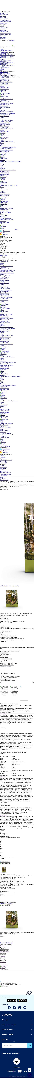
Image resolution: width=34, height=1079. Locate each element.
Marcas (16, 229)
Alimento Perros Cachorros (7, 57)
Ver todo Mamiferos (5, 161)
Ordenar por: (3, 953)
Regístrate (11, 40)
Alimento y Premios (15, 161)
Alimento (10, 50)
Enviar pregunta (3, 944)
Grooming (2, 455)
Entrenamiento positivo (6, 240)
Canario (2, 187)
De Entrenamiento (4, 62)
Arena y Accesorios (5, 107)
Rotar (2, 986)
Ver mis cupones (4, 255)
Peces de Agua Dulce (5, 212)
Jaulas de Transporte (5, 73)
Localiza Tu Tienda (5, 446)
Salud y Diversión (4, 195)
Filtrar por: (2, 948)
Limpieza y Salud (4, 172)
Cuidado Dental (4, 83)
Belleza (2, 86)
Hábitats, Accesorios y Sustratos (8, 170)
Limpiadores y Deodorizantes (7, 113)
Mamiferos (2, 160)
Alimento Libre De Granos (6, 56)
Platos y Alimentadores (5, 74)
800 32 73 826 (3, 461)
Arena (1, 109)
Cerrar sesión (3, 23)
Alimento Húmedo (4, 104)
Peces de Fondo (4, 215)
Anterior (3, 966)
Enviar (8, 905)
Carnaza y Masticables (5, 60)
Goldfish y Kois (4, 211)
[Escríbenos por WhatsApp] (29, 1070)
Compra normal (5, 650)
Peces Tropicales (4, 209)
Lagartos (2, 144)
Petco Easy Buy (4, 14)
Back (1, 664)
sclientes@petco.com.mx (6, 460)
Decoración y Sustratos (6, 148)
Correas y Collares (4, 77)
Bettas (1, 214)
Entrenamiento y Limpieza (6, 128)
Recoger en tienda (5, 654)
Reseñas (2, 946)
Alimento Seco (3, 52)
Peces (1, 206)
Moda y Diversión (4, 67)
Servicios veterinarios (5, 241)
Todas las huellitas (4, 950)
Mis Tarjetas (3, 17)
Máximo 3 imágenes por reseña (8, 902)
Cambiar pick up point (6, 658)
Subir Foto (4, 905)
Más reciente (3, 954)
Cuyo (1, 165)
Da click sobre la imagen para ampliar (9, 585)
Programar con (5, 661)
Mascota (2, 47)
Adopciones (3, 457)
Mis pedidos (3, 16)
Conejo (2, 164)
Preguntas (2, 956)
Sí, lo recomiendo (4, 891)
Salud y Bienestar (4, 79)
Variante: (2, 630)
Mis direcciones (4, 18)
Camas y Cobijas (4, 72)
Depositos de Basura (5, 114)
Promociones (6, 231)
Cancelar (9, 944)
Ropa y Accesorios (4, 76)
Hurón (1, 167)
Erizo (1, 162)
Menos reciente (4, 964)
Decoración (3, 221)
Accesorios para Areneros (6, 111)
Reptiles (2, 140)
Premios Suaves (4, 63)
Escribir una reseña (5, 861)
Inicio (1, 477)
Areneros (2, 110)
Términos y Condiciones (6, 903)
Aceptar (6, 986)
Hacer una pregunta (5, 863)
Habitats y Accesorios (5, 218)
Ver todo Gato (3, 99)
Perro (1, 49)
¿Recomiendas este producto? (7, 888)
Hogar (1, 70)
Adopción (2, 243)
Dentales (2, 66)
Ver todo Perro (3, 50)
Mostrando (2, 947)
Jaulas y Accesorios (5, 194)
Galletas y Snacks (4, 65)
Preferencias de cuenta (5, 21)
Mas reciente (3, 960)
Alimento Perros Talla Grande (7, 55)
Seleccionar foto (4, 969)
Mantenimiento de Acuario (6, 219)
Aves (1, 184)
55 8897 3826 (3, 462)
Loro (1, 188)
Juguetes (2, 69)
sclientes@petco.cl (4, 246)
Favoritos (5, 234)
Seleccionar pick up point (5, 679)
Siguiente (2, 968)
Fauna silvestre (3, 189)
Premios (2, 59)
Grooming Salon (4, 239)
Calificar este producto (5, 887)
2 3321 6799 (3, 247)
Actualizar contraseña (5, 20)
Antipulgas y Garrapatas (6, 82)
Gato (1, 97)
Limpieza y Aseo (4, 84)
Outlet (4, 232)
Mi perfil (2, 13)
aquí (25, 752)
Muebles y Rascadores (5, 121)
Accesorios (3, 145)
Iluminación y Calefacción (6, 150)
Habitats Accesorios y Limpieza (8, 147)
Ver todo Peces (3, 208)
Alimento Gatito (4, 106)
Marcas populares (4, 87)
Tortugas (2, 143)
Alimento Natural (4, 53)
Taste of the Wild (3, 489)
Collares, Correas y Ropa (6, 120)
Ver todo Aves (3, 185)
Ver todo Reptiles (4, 141)
